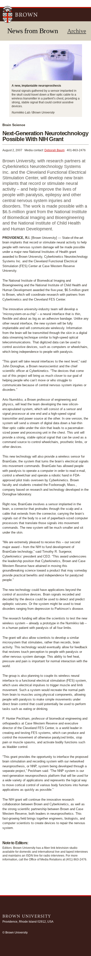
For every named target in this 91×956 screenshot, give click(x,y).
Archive (76, 31)
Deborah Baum (54, 150)
